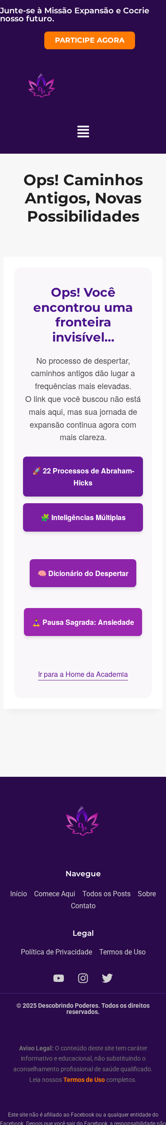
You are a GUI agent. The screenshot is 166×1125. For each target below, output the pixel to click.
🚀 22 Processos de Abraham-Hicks (83, 476)
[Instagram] (83, 978)
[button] (83, 132)
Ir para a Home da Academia (83, 674)
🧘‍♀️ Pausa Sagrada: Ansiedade (83, 622)
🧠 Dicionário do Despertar (83, 573)
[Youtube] (59, 978)
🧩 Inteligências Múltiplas (83, 517)
